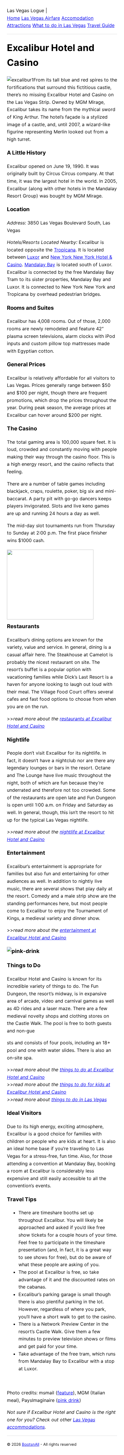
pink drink (68, 1400)
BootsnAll (30, 1444)
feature (65, 1393)
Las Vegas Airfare (40, 18)
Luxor (33, 257)
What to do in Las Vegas (59, 25)
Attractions (19, 25)
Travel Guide (100, 25)
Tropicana (65, 250)
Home (13, 18)
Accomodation (77, 18)
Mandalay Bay (40, 264)
